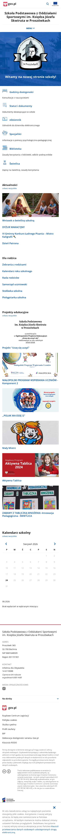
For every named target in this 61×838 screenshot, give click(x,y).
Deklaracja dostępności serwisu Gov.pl (20, 738)
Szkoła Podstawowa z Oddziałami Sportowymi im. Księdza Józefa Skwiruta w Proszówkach (31, 17)
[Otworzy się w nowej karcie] (4, 688)
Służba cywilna (9, 724)
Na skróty (7, 698)
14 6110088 (7, 671)
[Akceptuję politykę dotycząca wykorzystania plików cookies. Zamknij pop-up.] (54, 807)
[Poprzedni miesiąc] (6, 544)
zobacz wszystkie (9, 188)
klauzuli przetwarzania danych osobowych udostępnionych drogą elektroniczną (30, 829)
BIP (3, 733)
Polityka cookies (9, 720)
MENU (29, 28)
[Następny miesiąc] (55, 544)
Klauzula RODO (9, 742)
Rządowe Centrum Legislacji (15, 715)
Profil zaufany (8, 729)
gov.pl (12, 708)
